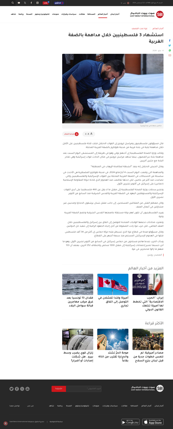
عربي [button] (124, 3)
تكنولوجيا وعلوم (42, 14)
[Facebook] (170, 40)
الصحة (29, 14)
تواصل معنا (14, 406)
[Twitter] (170, 45)
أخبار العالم (103, 14)
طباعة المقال (69, 134)
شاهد (13, 14)
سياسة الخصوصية (56, 422)
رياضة (21, 14)
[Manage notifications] (6, 423)
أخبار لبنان (114, 14)
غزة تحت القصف (139, 29)
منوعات (55, 14)
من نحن (30, 406)
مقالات (82, 14)
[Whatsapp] (170, 50)
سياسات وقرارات (68, 14)
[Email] (170, 55)
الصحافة (91, 14)
